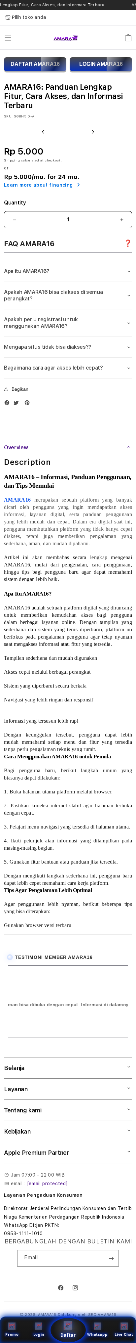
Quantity (15, 203)
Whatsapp (97, 1334)
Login (38, 1334)
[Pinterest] (28, 404)
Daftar (68, 1335)
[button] (8, 38)
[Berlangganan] (111, 1258)
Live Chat (124, 1334)
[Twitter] (17, 404)
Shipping (12, 160)
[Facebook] (8, 404)
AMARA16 (47, 1315)
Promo (11, 1334)
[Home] (65, 37)
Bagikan (20, 389)
